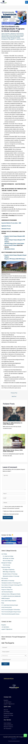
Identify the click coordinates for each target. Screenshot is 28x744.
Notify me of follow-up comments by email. (13, 511)
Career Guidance (7, 723)
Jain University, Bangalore (7, 591)
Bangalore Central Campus (10, 255)
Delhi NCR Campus (8, 243)
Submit (5, 664)
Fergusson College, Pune (7, 589)
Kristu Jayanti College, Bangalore (8, 600)
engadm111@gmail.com (6, 629)
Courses (11, 36)
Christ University (12, 35)
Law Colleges (7, 711)
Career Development (8, 724)
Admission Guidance (8, 726)
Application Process (6, 225)
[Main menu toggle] (26, 2)
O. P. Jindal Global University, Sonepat (9, 605)
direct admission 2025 (18, 36)
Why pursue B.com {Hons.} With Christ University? (13, 450)
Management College (15, 37)
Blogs (2, 603)
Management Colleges (6, 562)
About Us (6, 709)
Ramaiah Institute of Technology (10, 574)
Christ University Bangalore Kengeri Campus (11, 611)
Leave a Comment (5, 33)
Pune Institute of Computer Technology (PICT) (11, 585)
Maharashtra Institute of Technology (11, 576)
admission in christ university (17, 33)
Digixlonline (14, 738)
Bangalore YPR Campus (9, 258)
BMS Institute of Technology (7, 580)
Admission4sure (5, 35)
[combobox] (14, 655)
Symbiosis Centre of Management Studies (10, 594)
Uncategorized (4, 39)
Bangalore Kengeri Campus (10, 239)
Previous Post (14, 392)
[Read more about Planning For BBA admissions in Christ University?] (14, 413)
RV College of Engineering (8, 569)
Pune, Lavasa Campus (19, 243)
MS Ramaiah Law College (8, 558)
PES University (4, 578)
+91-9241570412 (5, 627)
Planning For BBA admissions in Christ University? (12, 423)
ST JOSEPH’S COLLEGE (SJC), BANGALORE (11, 596)
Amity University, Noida (6, 607)
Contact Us (6, 717)
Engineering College (5, 37)
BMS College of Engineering (9, 571)
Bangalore (3, 624)
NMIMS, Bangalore (5, 598)
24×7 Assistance (7, 728)
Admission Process (6, 228)
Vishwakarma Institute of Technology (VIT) (11, 583)
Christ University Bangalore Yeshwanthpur (10, 609)
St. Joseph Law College (8, 556)
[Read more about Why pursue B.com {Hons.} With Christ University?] (14, 441)
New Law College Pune (8, 560)
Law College (4, 554)
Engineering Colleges (8, 713)
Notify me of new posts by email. (11, 514)
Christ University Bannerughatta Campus (10, 614)
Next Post (14, 396)
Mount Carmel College (6, 587)
